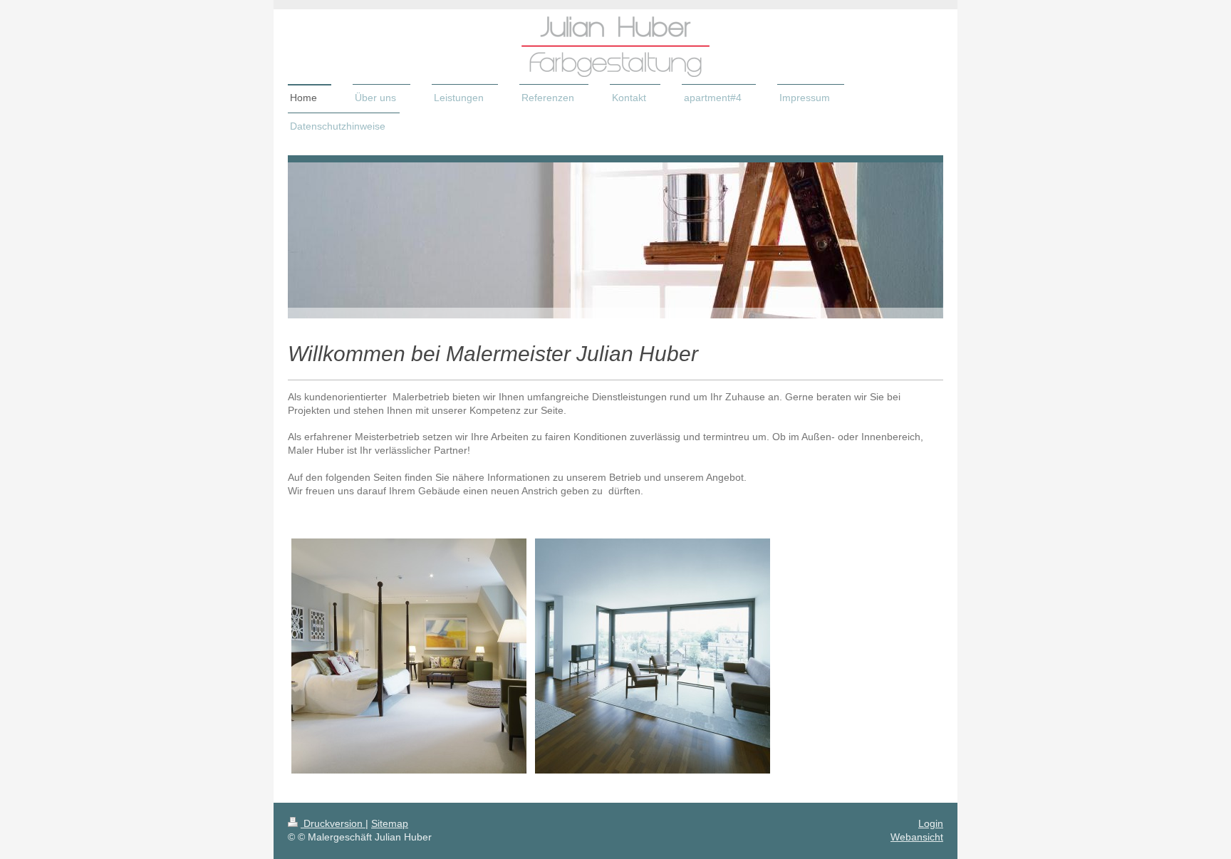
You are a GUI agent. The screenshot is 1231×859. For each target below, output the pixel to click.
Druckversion (333, 823)
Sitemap (389, 823)
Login (930, 823)
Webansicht (916, 837)
